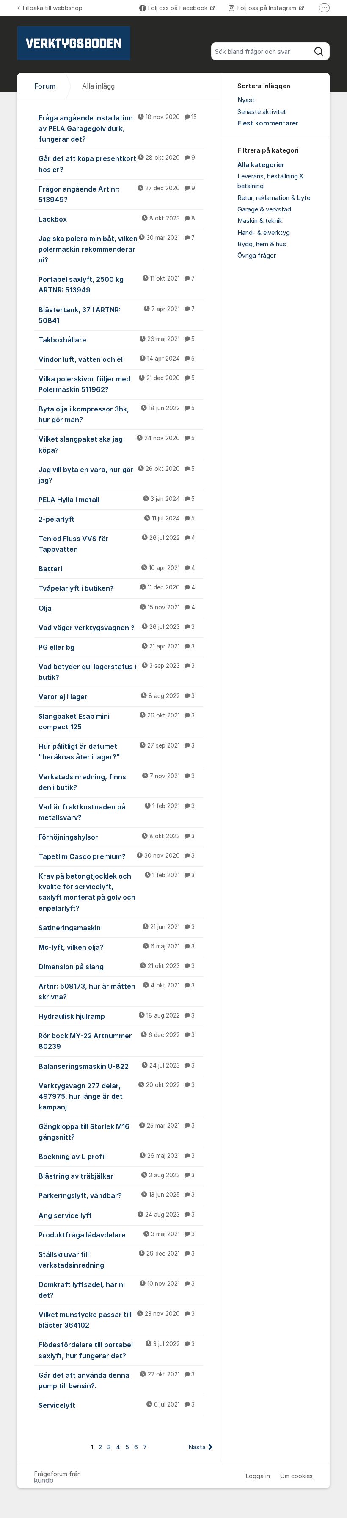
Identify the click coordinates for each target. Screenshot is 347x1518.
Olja (117, 608)
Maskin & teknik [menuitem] (260, 221)
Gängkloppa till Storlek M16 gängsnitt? (117, 1131)
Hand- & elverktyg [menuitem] (263, 232)
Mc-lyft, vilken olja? (117, 947)
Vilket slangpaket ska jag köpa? (117, 444)
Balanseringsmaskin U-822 (117, 1066)
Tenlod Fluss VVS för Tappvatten (117, 543)
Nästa (197, 1447)
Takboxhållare (117, 340)
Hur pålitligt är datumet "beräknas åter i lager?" (117, 751)
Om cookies (296, 1475)
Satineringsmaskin (117, 927)
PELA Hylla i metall (117, 499)
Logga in (258, 1475)
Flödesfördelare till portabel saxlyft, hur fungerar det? (117, 1350)
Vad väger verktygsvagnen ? (117, 627)
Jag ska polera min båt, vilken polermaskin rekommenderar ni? (117, 249)
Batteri (117, 568)
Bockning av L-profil (117, 1156)
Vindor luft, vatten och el (117, 359)
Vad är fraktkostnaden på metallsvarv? (117, 812)
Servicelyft (117, 1405)
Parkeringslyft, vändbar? (117, 1195)
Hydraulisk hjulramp (117, 1016)
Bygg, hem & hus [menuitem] (261, 244)
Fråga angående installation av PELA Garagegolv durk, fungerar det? (118, 128)
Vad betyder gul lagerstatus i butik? (117, 671)
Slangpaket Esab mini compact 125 (117, 721)
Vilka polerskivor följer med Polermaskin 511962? (117, 384)
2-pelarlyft (117, 519)
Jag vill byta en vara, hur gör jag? (117, 474)
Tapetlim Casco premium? (117, 856)
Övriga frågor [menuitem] (256, 255)
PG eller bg (117, 647)
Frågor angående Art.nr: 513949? (117, 194)
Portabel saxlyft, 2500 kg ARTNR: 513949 (117, 284)
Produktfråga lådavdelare (117, 1235)
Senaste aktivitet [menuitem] (261, 112)
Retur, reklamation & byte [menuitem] (273, 198)
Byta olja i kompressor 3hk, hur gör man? (117, 414)
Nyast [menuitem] (246, 100)
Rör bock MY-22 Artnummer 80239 (117, 1041)
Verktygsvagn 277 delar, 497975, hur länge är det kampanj (117, 1096)
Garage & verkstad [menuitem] (264, 209)
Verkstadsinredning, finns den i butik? (117, 782)
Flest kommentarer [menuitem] (267, 123)
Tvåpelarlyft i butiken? (117, 588)
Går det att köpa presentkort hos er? (117, 163)
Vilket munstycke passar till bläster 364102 (117, 1319)
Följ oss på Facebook (178, 7)
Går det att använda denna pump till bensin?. (117, 1380)
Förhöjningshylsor (117, 837)
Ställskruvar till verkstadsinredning (117, 1259)
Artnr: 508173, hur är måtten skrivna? (117, 991)
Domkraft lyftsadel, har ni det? (117, 1289)
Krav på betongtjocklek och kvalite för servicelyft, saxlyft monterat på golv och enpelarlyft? (117, 892)
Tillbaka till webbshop (52, 7)
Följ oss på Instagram (267, 7)
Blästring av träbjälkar (117, 1176)
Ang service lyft (117, 1215)
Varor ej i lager (117, 696)
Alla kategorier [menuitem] (260, 165)
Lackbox (117, 219)
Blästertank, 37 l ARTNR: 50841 (117, 315)
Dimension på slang (117, 966)
